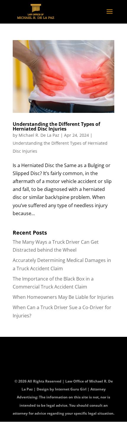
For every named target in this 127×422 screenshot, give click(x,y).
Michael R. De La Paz (39, 135)
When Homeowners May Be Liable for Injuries (63, 297)
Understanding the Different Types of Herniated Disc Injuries (56, 126)
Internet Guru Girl (71, 389)
